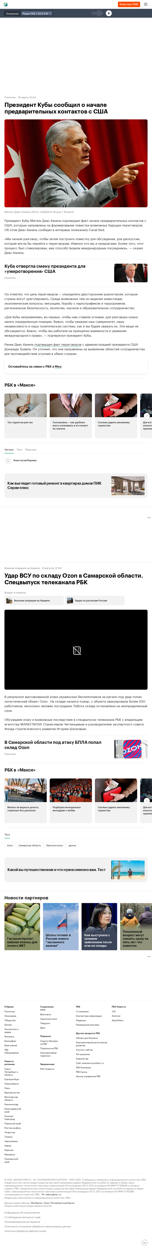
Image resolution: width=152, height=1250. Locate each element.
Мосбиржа (36, 1202)
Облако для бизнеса (87, 1037)
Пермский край (12, 1123)
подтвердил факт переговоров (57, 344)
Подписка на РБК (49, 1048)
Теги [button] (19, 449)
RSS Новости (47, 1068)
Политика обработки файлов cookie (25, 1230)
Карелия (8, 1149)
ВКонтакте (45, 1014)
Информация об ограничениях (22, 1212)
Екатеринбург (11, 1079)
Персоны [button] (30, 449)
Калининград (11, 1104)
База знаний (10, 1045)
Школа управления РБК (88, 1076)
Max (58, 366)
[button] (25, 416)
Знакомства (82, 1058)
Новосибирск (11, 1083)
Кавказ (7, 1145)
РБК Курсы (81, 1071)
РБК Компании (83, 1067)
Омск (7, 1088)
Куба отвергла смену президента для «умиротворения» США (44, 269)
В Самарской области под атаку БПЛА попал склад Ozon (52, 745)
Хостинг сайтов (84, 1049)
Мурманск (9, 1154)
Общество (10, 1020)
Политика (10, 97)
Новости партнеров (26, 898)
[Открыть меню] (145, 4)
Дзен (42, 1027)
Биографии (10, 1040)
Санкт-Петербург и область (11, 1071)
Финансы (9, 1036)
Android (116, 1015)
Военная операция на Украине (22, 568)
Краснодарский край (12, 1110)
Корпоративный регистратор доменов (91, 1044)
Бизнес (8, 1024)
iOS (114, 1011)
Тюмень (8, 1136)
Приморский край (11, 1160)
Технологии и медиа (11, 1030)
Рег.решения (83, 1054)
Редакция (81, 1020)
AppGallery (118, 1020)
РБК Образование (11, 1051)
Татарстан (9, 1132)
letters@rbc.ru (53, 1194)
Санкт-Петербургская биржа (59, 1202)
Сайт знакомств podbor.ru (90, 1062)
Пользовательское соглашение (22, 1221)
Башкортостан (12, 1092)
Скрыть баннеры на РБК (49, 1042)
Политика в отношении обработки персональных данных (37, 1226)
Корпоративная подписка (48, 1054)
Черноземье (11, 1141)
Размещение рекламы (87, 1024)
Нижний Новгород (9, 1117)
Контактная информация (89, 1015)
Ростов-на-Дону (12, 1127)
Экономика (10, 1015)
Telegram (45, 1023)
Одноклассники (48, 1018)
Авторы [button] (9, 449)
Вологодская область (11, 1098)
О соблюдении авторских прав (22, 1216)
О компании (82, 1011)
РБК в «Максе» (20, 385)
